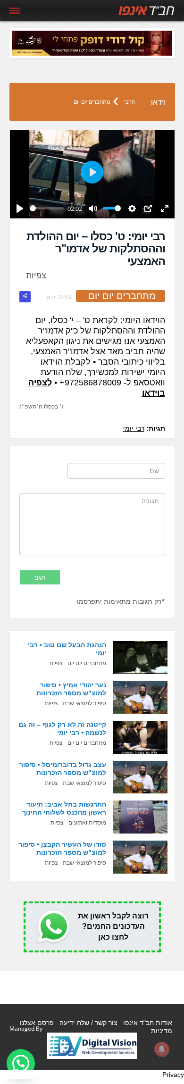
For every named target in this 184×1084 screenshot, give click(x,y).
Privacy (173, 1074)
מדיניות (161, 1030)
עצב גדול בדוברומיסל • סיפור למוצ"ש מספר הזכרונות (62, 768)
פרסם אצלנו (37, 1022)
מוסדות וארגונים (87, 822)
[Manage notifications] (161, 1049)
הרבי (129, 102)
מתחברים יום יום (92, 102)
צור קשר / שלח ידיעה (88, 1022)
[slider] (47, 208)
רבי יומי (133, 428)
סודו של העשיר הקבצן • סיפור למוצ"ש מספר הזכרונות (62, 848)
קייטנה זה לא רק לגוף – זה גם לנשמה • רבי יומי (62, 728)
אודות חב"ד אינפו (147, 1022)
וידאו (158, 102)
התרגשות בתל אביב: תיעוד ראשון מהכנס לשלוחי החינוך (64, 808)
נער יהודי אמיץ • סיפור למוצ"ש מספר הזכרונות (71, 689)
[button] (21, 1063)
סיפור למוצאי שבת (84, 703)
